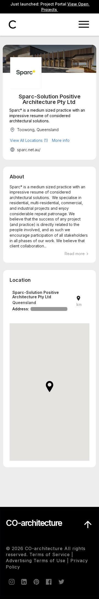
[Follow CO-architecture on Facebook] (48, 581)
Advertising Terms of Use (35, 560)
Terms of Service (49, 554)
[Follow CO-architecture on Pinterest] (36, 581)
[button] (49, 386)
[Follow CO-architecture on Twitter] (60, 581)
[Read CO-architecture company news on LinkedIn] (23, 581)
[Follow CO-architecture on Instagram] (11, 581)
